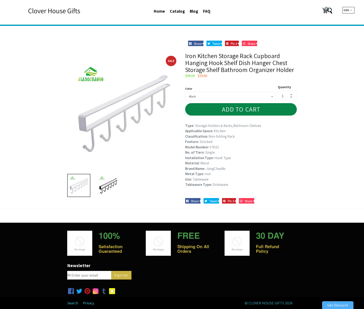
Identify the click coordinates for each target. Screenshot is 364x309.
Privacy (88, 303)
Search (72, 303)
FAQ (206, 11)
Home (159, 11)
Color (188, 89)
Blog (194, 11)
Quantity (284, 87)
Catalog (177, 11)
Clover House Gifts (266, 303)
